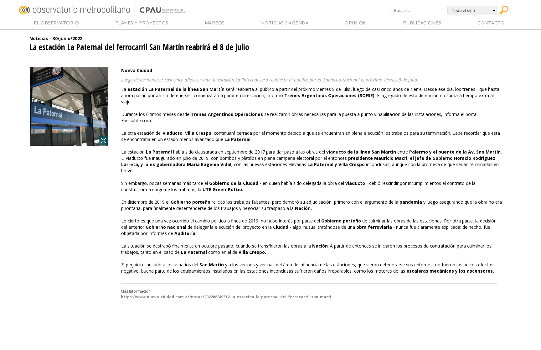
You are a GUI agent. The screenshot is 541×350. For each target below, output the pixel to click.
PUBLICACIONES (422, 22)
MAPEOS (215, 22)
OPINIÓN (356, 22)
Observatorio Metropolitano (74, 10)
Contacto (490, 22)
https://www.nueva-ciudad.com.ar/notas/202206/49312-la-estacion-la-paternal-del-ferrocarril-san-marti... (228, 297)
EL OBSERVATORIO (56, 22)
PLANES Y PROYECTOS (141, 22)
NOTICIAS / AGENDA (285, 22)
